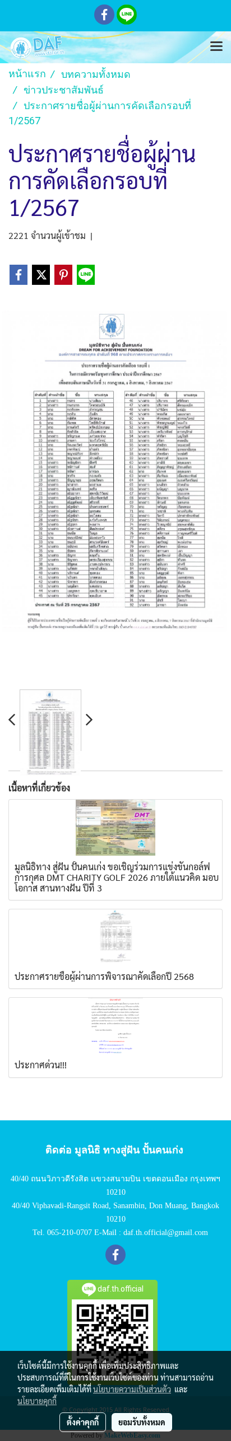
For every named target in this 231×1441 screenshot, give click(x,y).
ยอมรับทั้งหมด (141, 1422)
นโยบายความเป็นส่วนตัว (132, 1389)
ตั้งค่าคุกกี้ (83, 1422)
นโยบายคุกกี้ (37, 1401)
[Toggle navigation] (216, 47)
